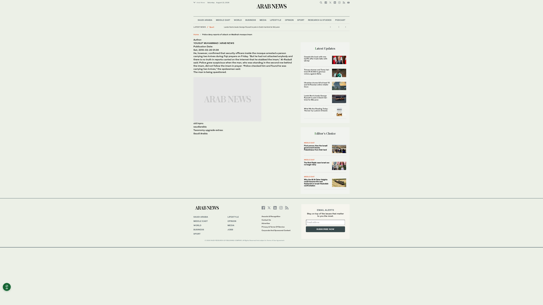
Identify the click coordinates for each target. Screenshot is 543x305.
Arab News (201, 3)
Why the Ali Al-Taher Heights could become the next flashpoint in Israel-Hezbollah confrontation (316, 182)
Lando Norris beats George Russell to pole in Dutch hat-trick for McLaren (252, 27)
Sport (300, 20)
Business (250, 20)
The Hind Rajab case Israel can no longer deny (316, 164)
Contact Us (266, 220)
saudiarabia (200, 126)
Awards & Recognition (271, 216)
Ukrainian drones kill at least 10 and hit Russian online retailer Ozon (317, 85)
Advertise (266, 223)
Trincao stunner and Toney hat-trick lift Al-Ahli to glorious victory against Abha (316, 72)
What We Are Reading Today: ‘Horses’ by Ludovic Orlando (316, 110)
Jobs (230, 229)
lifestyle (233, 217)
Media (263, 20)
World (238, 20)
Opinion (289, 20)
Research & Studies (319, 20)
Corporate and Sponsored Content (276, 230)
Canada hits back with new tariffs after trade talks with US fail (315, 59)
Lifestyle (275, 20)
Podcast (340, 20)
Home (196, 34)
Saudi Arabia (205, 20)
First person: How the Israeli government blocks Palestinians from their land (315, 148)
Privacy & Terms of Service (273, 227)
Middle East (223, 20)
